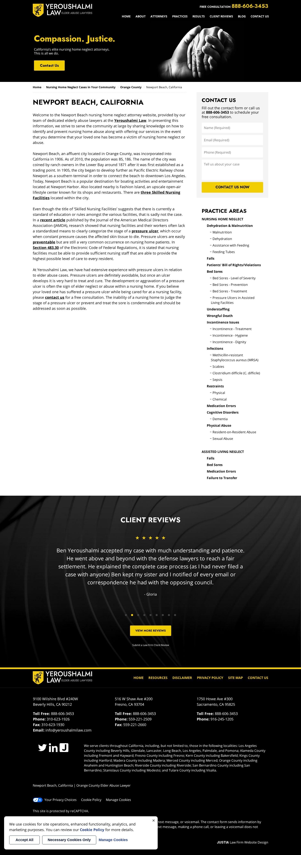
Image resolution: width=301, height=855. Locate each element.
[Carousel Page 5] (150, 615)
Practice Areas (224, 211)
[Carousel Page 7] (163, 615)
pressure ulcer (145, 230)
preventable (44, 242)
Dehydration (222, 238)
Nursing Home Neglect (222, 219)
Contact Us (260, 16)
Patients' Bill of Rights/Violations (234, 265)
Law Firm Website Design (242, 842)
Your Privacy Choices (60, 799)
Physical (219, 392)
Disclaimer (182, 677)
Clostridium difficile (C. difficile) (236, 373)
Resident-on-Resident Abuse (234, 432)
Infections (215, 348)
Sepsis (217, 379)
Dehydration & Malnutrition (230, 225)
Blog (242, 16)
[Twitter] (42, 747)
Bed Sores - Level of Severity (234, 278)
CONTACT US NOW (232, 187)
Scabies (218, 366)
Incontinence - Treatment (232, 329)
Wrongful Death (220, 315)
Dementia (220, 419)
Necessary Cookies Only (69, 840)
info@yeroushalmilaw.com (68, 730)
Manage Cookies (118, 799)
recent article (52, 219)
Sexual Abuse (223, 438)
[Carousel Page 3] (138, 615)
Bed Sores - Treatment (230, 291)
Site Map (235, 677)
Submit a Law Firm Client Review (150, 645)
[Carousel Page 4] (144, 615)
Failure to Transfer (222, 478)
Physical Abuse (219, 425)
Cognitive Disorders (223, 412)
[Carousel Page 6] (157, 615)
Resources (157, 677)
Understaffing (218, 309)
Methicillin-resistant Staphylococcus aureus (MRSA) (234, 357)
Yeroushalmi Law (130, 120)
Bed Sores (215, 271)
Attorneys (158, 16)
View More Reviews (150, 631)
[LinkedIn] (53, 747)
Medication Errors (221, 406)
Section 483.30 (46, 247)
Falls (210, 258)
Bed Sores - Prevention (230, 284)
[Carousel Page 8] (169, 615)
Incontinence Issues (223, 322)
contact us (54, 297)
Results (198, 16)
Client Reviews (221, 16)
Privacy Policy (210, 677)
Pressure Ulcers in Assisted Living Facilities (233, 300)
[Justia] (64, 747)
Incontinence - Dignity (229, 342)
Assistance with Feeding (231, 245)
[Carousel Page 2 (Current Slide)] (132, 615)
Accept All (24, 840)
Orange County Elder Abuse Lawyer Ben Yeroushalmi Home (62, 10)
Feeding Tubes (224, 252)
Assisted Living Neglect (223, 451)
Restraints (215, 386)
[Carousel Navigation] (150, 614)
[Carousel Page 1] (126, 615)
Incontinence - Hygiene (230, 335)
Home (126, 16)
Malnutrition (222, 232)
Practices (180, 16)
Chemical (220, 399)
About (141, 16)
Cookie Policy (91, 799)
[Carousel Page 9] (175, 615)
